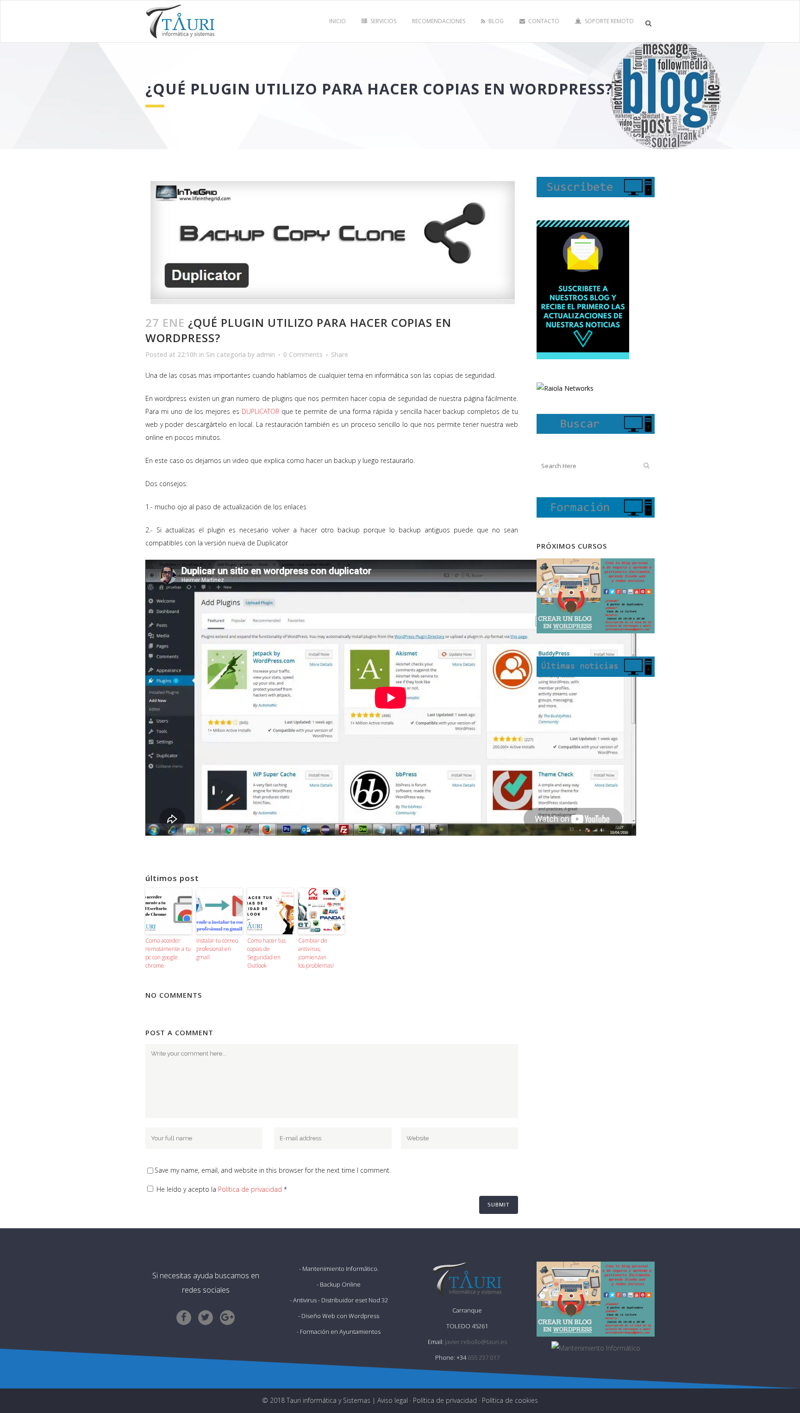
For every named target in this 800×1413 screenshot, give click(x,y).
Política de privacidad (250, 1189)
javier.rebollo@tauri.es (476, 1342)
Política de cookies (510, 1400)
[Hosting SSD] (565, 388)
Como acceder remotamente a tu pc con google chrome (168, 953)
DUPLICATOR (261, 411)
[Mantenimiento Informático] (595, 1348)
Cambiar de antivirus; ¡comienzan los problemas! (316, 953)
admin (265, 354)
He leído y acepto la (221, 1189)
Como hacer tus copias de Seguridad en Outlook (266, 953)
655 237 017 (484, 1357)
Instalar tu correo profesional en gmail (217, 949)
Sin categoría (226, 354)
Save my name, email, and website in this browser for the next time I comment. (273, 1170)
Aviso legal (392, 1400)
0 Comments (303, 354)
